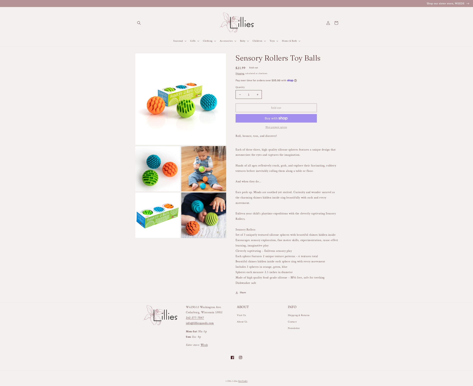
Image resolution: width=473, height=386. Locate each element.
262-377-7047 (195, 318)
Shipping (240, 73)
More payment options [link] (276, 127)
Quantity (240, 87)
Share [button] (243, 292)
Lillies (235, 381)
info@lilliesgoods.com (200, 323)
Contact (292, 321)
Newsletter (294, 328)
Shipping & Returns (299, 315)
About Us (242, 321)
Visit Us (241, 315)
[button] (139, 23)
